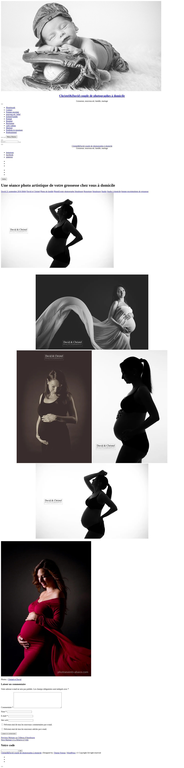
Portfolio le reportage (14, 130)
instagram (10, 152)
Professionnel (11, 132)
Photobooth (10, 108)
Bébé (24, 191)
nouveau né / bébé (13, 114)
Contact (9, 110)
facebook (9, 155)
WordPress (71, 753)
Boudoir (9, 121)
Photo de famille (46, 191)
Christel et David (14, 679)
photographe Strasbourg (73, 191)
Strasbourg (96, 191)
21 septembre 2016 (14, 191)
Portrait (9, 119)
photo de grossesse (141, 191)
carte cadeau (11, 126)
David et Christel (33, 191)
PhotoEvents (59, 191)
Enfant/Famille (12, 117)
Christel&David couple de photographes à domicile (92, 95)
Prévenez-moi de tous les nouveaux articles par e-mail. (25, 729)
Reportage (88, 191)
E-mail (4, 716)
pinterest (9, 157)
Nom (4, 712)
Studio (104, 191)
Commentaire (7, 707)
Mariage (9, 128)
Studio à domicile (114, 191)
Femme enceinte (12, 112)
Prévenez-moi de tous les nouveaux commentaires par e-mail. (28, 725)
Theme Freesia (59, 753)
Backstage (10, 123)
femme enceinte (127, 191)
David (3, 191)
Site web (4, 720)
